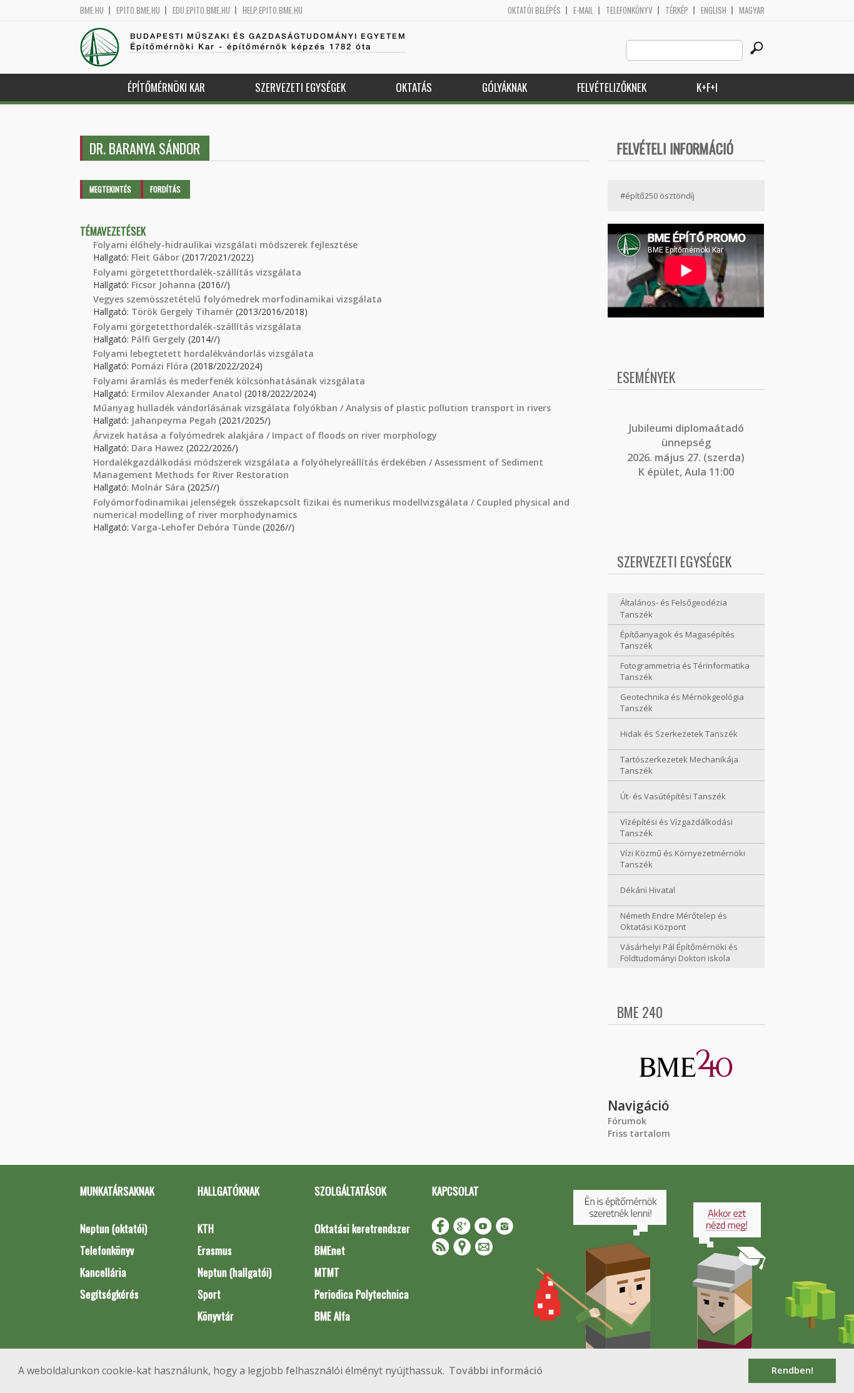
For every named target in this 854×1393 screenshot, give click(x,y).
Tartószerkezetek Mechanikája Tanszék (679, 765)
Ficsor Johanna (163, 285)
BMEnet (329, 1250)
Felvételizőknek (611, 87)
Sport (209, 1294)
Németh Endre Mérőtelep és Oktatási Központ (673, 921)
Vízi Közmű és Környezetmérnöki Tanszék (682, 859)
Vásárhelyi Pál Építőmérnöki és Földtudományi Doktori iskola (679, 952)
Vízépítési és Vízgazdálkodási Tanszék (676, 827)
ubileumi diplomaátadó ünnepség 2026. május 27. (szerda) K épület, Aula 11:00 (686, 450)
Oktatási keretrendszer (362, 1228)
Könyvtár (216, 1316)
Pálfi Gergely (158, 339)
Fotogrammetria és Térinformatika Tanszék (685, 671)
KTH (206, 1228)
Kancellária (103, 1272)
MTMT (326, 1272)
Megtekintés (110, 189)
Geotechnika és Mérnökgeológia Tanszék (682, 702)
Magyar (752, 10)
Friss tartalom (639, 1133)
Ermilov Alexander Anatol (186, 393)
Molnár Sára (158, 487)
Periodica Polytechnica (361, 1294)
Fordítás (165, 189)
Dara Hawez (157, 448)
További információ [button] (496, 1370)
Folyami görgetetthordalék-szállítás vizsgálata (197, 272)
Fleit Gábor (155, 257)
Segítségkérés (109, 1294)
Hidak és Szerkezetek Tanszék (679, 733)
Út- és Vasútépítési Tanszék (673, 796)
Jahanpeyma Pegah (173, 420)
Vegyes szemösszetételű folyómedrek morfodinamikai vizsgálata (237, 299)
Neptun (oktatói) (113, 1228)
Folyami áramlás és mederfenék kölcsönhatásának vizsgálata (229, 381)
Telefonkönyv (629, 10)
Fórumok (627, 1121)
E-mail (583, 10)
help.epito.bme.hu (273, 10)
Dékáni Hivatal (647, 890)
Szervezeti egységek (300, 87)
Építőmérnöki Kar (166, 87)
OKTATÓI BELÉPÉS (534, 10)
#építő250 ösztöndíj (657, 195)
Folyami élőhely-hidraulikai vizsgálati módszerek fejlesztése (225, 245)
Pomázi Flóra (159, 366)
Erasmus (215, 1250)
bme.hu (92, 10)
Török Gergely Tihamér (182, 311)
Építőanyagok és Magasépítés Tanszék (677, 640)
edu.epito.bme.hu (201, 10)
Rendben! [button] (792, 1370)
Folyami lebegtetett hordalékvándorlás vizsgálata (203, 353)
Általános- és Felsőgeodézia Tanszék (673, 608)
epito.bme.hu (138, 10)
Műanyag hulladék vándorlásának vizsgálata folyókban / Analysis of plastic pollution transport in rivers (322, 408)
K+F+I (707, 87)
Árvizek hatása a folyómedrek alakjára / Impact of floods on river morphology (265, 435)
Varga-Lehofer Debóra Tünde (195, 527)
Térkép (676, 10)
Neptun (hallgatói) (234, 1272)
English (713, 10)
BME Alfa (332, 1316)
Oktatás (414, 87)
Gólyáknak (504, 87)
